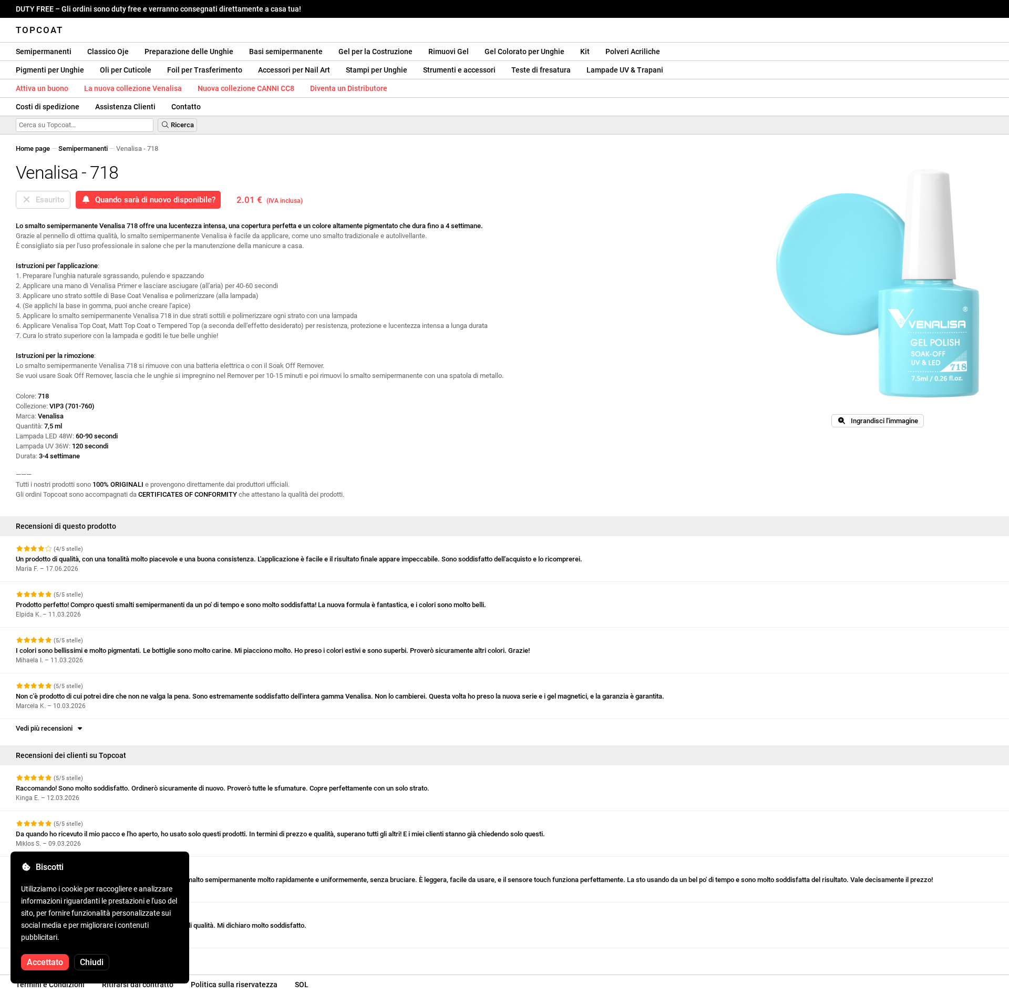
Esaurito (48, 199)
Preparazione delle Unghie (189, 51)
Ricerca (181, 125)
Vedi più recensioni (46, 728)
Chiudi (92, 962)
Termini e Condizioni (50, 984)
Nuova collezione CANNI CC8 (246, 88)
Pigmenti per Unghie (50, 70)
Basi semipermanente (286, 51)
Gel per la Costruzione (375, 51)
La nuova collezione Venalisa (133, 88)
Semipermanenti (43, 51)
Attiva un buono (42, 88)
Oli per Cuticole (125, 70)
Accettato (45, 962)
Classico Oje (108, 51)
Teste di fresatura (541, 70)
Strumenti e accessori (459, 70)
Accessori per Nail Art (294, 70)
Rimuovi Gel (448, 51)
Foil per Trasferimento (204, 70)
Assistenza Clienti (125, 107)
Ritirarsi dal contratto (137, 984)
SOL (301, 984)
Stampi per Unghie (376, 70)
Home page (33, 148)
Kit (585, 51)
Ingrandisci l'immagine (882, 421)
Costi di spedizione (47, 107)
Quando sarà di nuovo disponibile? (153, 199)
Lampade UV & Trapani (624, 70)
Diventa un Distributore (348, 88)
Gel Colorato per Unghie (524, 51)
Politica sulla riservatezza (234, 984)
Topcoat (39, 30)
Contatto (186, 107)
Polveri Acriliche (632, 51)
